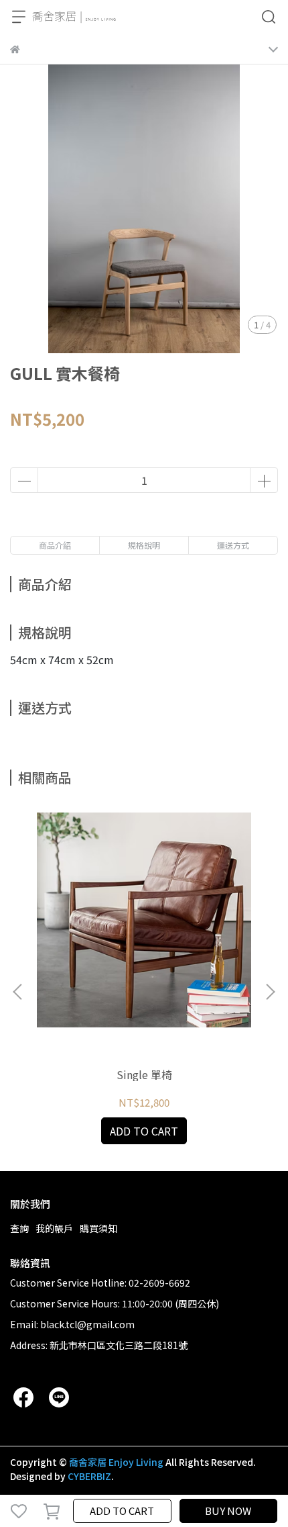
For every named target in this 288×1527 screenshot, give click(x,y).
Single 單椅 (144, 1074)
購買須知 (98, 1228)
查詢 (19, 1228)
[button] (270, 992)
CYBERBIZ (89, 1476)
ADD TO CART (122, 1510)
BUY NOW (228, 1510)
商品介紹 (55, 545)
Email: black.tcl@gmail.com (72, 1324)
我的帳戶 (54, 1228)
